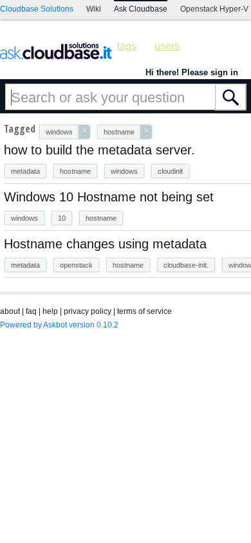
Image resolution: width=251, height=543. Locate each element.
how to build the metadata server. (99, 150)
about (10, 311)
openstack (76, 265)
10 (62, 218)
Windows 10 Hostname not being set (109, 197)
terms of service (144, 311)
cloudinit (170, 171)
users (167, 46)
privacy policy (87, 311)
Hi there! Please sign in (191, 72)
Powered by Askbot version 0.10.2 (59, 324)
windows (124, 171)
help (50, 311)
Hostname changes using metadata (105, 244)
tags (126, 46)
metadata (25, 171)
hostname (75, 171)
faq (31, 311)
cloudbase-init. (186, 265)
